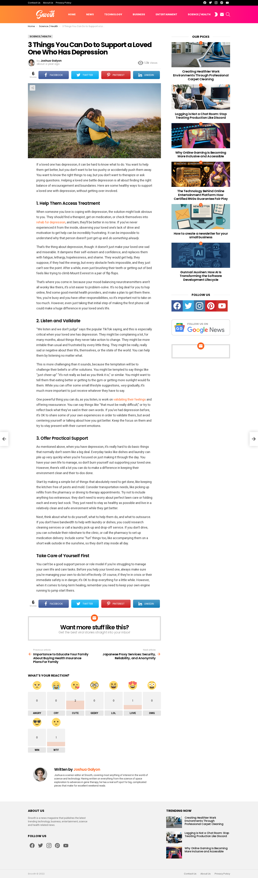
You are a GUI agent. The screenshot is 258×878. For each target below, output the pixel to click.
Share (32, 88)
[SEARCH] (228, 14)
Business (139, 14)
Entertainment (166, 14)
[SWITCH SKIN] (216, 14)
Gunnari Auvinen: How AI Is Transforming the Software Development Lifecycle (201, 276)
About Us (48, 2)
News (90, 14)
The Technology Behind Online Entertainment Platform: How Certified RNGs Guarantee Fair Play (201, 195)
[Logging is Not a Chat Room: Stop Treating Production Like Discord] (200, 97)
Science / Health (199, 14)
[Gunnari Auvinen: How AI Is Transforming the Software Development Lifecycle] (200, 255)
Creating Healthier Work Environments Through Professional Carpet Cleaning (201, 75)
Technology (113, 14)
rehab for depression (50, 222)
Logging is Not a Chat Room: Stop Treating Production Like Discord (201, 116)
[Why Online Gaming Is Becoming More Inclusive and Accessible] (200, 135)
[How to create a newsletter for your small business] (200, 216)
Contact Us (34, 2)
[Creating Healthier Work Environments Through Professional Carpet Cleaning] (200, 54)
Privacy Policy (63, 2)
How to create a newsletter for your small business (201, 235)
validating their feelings (130, 399)
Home (72, 14)
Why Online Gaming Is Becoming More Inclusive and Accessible (200, 154)
